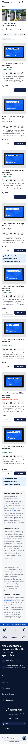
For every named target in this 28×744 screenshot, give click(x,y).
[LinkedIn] (5, 729)
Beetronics (8, 709)
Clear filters (15, 39)
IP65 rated (13, 510)
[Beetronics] (7, 2)
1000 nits (21, 505)
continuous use (18, 539)
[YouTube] (8, 729)
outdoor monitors (8, 598)
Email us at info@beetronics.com (14, 665)
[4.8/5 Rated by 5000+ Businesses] (7, 718)
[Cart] (22, 2)
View (7, 90)
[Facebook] (3, 729)
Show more (23, 29)
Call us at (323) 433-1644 (12, 660)
